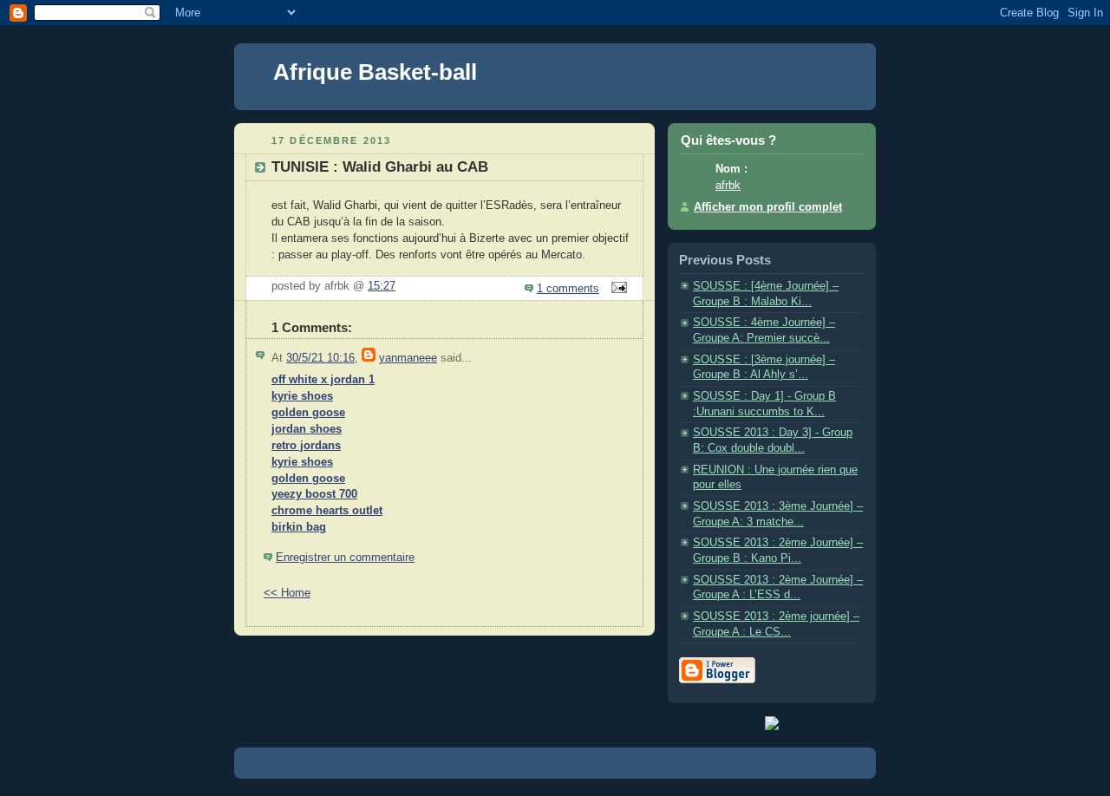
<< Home (287, 593)
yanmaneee (408, 358)
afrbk (728, 185)
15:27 (381, 286)
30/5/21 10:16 (320, 358)
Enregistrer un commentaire (345, 557)
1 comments (568, 289)
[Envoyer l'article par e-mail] (616, 289)
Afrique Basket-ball (375, 72)
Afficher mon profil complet (768, 207)
